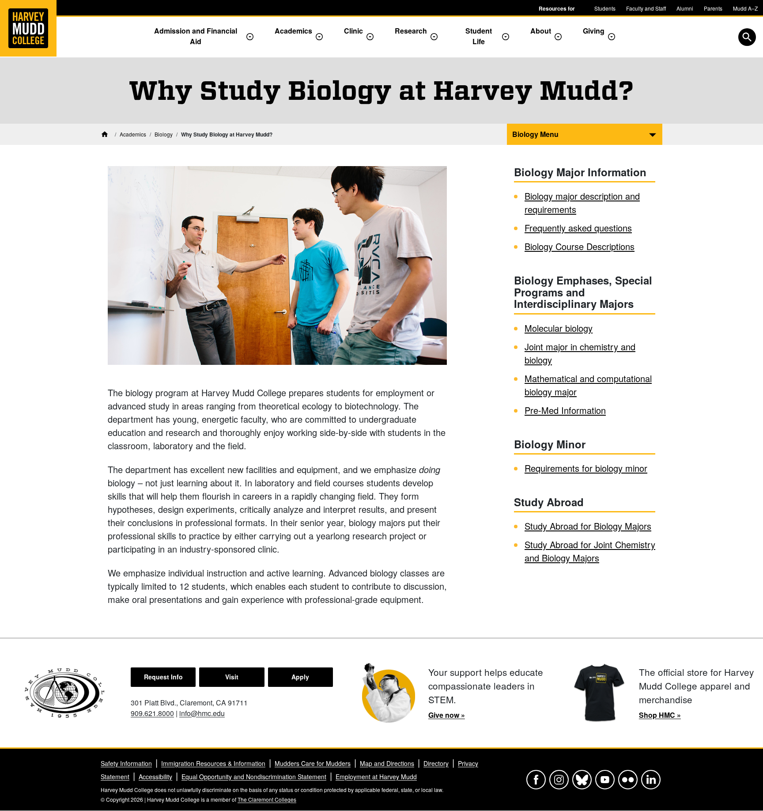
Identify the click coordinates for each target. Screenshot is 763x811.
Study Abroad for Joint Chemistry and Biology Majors (590, 551)
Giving (593, 31)
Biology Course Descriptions (580, 246)
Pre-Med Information (565, 410)
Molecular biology (559, 328)
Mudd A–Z (745, 8)
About (540, 31)
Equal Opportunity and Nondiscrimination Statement (253, 776)
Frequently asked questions (578, 227)
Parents (713, 8)
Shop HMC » (660, 715)
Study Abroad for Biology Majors (588, 525)
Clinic (353, 31)
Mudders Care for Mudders (313, 763)
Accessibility (155, 776)
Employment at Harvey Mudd (376, 776)
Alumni (684, 8)
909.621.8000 (152, 713)
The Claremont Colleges (267, 799)
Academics (293, 31)
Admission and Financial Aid (195, 36)
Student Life (478, 36)
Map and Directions (387, 763)
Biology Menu (535, 134)
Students (605, 8)
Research (411, 31)
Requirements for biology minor (586, 468)
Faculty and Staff (646, 8)
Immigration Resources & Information (213, 763)
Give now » (446, 715)
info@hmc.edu (202, 713)
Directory (436, 763)
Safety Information (126, 763)
